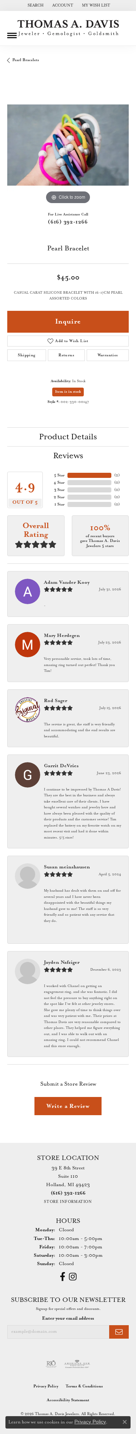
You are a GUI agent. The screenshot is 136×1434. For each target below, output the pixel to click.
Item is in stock (68, 392)
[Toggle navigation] (12, 32)
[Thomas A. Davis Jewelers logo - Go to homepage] (68, 28)
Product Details (68, 437)
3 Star (59, 490)
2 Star (59, 497)
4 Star (59, 482)
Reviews (68, 456)
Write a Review (68, 1106)
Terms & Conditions (84, 1386)
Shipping (26, 355)
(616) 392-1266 (68, 222)
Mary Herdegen (62, 635)
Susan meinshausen (67, 867)
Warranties (108, 355)
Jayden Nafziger (61, 962)
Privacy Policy (45, 1386)
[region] (68, 145)
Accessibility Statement (68, 1400)
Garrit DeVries (61, 766)
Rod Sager (55, 701)
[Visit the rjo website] (51, 1364)
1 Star (59, 504)
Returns (66, 355)
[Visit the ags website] (77, 1364)
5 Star (59, 475)
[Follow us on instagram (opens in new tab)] (73, 1276)
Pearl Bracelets (25, 60)
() (117, 475)
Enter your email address (68, 1318)
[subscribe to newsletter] (119, 1332)
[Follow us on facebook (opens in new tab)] (62, 1276)
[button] (35, 5)
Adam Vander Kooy (67, 582)
